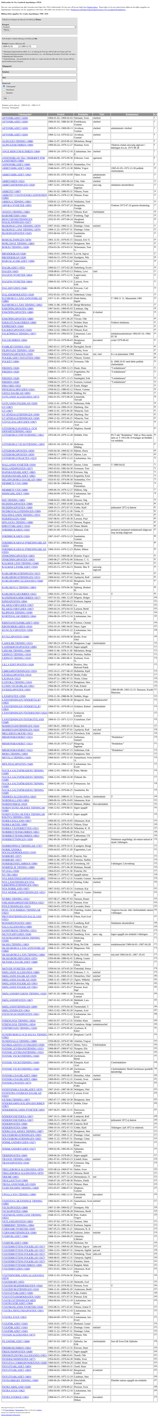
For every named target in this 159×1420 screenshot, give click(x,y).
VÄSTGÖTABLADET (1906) (17, 1293)
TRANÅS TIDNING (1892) (16, 1159)
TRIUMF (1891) (10, 1177)
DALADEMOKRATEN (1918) (18, 294)
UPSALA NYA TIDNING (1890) (19, 1194)
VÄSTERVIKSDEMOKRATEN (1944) (22, 1285)
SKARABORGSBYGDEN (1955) (19, 958)
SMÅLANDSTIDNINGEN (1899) (19, 1006)
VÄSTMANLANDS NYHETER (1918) (22, 1307)
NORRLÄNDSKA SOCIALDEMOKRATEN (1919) (19, 851)
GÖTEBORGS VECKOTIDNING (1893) (23, 444)
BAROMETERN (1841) (14, 215)
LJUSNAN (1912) (11, 678)
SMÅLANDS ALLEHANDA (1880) (20, 972)
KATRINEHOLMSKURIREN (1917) (21, 597)
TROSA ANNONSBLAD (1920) (19, 1184)
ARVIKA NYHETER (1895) (17, 205)
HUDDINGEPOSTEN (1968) (17, 503)
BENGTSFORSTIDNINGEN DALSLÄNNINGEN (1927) (17, 220)
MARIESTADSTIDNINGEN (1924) (20, 726)
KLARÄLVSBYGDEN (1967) (18, 605)
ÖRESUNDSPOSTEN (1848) (17, 1351)
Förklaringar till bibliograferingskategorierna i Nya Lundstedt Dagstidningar (98, 10)
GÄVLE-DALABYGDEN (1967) (19, 422)
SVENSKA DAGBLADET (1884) (19, 1075)
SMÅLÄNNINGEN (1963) (16, 1010)
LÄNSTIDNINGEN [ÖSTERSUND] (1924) (24, 713)
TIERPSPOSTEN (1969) (14, 1155)
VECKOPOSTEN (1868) (15, 1207)
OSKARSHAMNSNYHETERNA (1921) (23, 902)
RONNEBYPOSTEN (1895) (16, 923)
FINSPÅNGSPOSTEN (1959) (17, 354)
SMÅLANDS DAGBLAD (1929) (19, 976)
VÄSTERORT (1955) (13, 1282)
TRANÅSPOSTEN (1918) (15, 1163)
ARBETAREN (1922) (13, 181)
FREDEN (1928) (10, 368)
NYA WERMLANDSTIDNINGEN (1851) (23, 892)
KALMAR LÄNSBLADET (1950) (20, 567)
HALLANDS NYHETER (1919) (19, 464)
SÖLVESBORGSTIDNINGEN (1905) (21, 1135)
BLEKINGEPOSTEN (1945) (17, 233)
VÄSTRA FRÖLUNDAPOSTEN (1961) (23, 1310)
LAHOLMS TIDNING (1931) (17, 643)
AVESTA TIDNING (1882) (16, 212)
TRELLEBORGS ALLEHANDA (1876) (22, 1169)
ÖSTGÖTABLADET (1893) (16, 1366)
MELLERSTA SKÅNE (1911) (17, 733)
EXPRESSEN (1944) (13, 326)
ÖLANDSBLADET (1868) (16, 1341)
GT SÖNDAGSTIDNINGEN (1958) (20, 414)
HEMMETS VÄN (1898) (15, 483)
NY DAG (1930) (10, 871)
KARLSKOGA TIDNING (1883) (19, 587)
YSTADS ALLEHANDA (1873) (18, 1335)
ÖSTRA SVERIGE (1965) (15, 1397)
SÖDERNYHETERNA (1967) (17, 1116)
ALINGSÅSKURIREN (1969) (17, 145)
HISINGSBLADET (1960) (15, 493)
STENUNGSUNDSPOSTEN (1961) (20, 1014)
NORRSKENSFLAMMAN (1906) (19, 863)
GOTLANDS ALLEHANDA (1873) (20, 397)
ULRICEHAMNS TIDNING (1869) (20, 1188)
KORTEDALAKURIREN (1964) (19, 616)
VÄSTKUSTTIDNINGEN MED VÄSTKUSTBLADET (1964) (19, 1302)
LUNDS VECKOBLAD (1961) (18, 686)
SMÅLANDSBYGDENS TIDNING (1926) (24, 993)
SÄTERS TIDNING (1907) (16, 1099)
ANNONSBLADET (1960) (16, 164)
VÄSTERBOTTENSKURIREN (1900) (22, 1265)
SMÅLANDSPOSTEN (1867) (17, 1000)
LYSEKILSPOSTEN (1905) (16, 689)
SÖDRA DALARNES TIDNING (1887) (22, 1131)
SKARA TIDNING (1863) (15, 944)
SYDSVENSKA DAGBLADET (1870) (22, 1089)
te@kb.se (39, 1410)
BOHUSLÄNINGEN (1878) (16, 239)
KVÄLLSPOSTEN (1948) (15, 636)
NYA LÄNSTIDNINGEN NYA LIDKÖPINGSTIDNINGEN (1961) (20, 883)
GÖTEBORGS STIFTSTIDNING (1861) (23, 435)
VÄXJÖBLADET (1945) (15, 1323)
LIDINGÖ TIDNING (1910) (16, 654)
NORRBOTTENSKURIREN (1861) (20, 832)
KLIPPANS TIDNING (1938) (17, 612)
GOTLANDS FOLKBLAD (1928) (19, 403)
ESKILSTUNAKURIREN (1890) (19, 322)
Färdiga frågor (92, 7)
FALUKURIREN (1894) (14, 340)
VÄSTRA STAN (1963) (14, 1317)
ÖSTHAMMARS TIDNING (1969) (20, 1380)
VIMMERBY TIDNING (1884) (18, 1225)
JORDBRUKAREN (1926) (16, 529)
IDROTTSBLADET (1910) (16, 526)
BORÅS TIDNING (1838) (15, 247)
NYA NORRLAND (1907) (15, 888)
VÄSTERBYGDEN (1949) (16, 1269)
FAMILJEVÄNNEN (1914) (16, 346)
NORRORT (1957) (11, 856)
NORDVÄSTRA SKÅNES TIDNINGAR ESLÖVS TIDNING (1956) (23, 815)
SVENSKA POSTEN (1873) (16, 1083)
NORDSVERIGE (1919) (14, 804)
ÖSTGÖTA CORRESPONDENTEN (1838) (24, 1362)
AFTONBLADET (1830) (15, 118)
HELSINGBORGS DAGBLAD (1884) (22, 479)
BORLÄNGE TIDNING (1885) (18, 243)
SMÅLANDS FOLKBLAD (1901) (20, 983)
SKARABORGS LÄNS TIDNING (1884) (23, 954)
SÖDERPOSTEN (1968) (14, 1124)
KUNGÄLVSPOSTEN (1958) (17, 630)
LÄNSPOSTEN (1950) (14, 696)
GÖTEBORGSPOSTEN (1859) (18, 450)
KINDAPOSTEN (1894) (14, 601)
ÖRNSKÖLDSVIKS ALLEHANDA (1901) (24, 1355)
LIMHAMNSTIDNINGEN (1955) (19, 671)
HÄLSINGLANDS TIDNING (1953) (21, 515)
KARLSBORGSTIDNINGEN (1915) (21, 573)
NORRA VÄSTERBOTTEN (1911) (20, 828)
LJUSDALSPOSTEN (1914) (16, 675)
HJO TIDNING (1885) (13, 500)
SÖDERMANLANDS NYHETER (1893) (23, 1110)
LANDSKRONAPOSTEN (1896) (19, 647)
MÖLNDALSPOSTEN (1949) (17, 764)
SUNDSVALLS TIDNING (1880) (19, 1041)
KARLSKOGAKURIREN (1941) (19, 594)
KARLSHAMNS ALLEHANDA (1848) (22, 581)
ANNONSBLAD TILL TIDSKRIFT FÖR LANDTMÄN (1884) (23, 159)
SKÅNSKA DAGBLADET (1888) (20, 962)
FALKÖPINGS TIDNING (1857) (19, 333)
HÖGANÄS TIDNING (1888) (17, 522)
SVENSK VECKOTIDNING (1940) (20, 1056)
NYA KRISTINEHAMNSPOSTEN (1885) (23, 878)
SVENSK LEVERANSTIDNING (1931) (23, 1048)
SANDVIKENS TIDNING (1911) (19, 930)
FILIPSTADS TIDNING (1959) (18, 350)
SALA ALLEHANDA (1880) (17, 926)
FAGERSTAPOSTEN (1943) (17, 330)
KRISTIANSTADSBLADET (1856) (20, 622)
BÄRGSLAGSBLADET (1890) (18, 261)
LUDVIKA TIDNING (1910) (17, 682)
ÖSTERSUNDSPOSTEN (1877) (18, 1359)
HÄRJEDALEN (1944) (14, 518)
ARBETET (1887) (11, 191)
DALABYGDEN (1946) (14, 288)
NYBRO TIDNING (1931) (16, 899)
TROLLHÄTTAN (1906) (15, 1180)
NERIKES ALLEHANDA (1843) (19, 796)
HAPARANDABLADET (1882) (18, 472)
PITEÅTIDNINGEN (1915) (16, 906)
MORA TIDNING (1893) (15, 754)
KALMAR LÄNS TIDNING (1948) (20, 563)
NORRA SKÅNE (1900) (14, 824)
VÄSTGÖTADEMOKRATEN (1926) (21, 1296)
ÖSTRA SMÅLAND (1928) (16, 1387)
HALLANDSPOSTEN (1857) (17, 468)
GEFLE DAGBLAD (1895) (16, 393)
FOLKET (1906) (10, 361)
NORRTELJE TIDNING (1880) (18, 867)
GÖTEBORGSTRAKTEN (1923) (19, 458)
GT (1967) (7, 407)
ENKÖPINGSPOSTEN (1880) (17, 308)
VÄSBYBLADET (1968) (15, 1236)
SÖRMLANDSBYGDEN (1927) (19, 1142)
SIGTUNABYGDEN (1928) (16, 934)
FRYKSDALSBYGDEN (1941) (18, 389)
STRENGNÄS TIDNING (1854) (19, 1020)
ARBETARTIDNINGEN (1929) (18, 185)
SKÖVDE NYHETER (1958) (17, 968)
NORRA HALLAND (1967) (16, 820)
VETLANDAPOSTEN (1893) (17, 1221)
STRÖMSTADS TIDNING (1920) (19, 1028)
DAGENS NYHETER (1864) (17, 275)
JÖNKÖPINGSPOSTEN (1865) (18, 556)
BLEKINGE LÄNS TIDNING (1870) (21, 226)
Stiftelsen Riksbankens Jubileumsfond (10, 1415)
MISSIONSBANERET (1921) (17, 737)
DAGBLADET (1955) (13, 267)
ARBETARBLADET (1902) (16, 168)
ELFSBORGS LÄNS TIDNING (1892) (22, 305)
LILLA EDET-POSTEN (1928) (18, 664)
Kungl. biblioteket (9, 1410)
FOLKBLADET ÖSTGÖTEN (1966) (21, 358)
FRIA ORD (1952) (11, 385)
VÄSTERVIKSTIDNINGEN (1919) (20, 1289)
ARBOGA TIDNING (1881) (16, 201)
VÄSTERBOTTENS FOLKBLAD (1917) (23, 1246)
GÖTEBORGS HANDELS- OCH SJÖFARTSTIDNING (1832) (19, 430)
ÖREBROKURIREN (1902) (16, 1348)
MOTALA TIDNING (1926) (16, 757)
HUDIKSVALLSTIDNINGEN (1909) (21, 511)
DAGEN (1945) (10, 271)
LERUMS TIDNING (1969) (16, 650)
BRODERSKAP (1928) (14, 253)
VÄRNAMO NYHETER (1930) (18, 1229)
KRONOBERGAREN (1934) (17, 626)
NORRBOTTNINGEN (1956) (17, 839)
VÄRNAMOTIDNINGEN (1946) (19, 1232)
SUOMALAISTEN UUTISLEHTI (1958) (23, 1045)
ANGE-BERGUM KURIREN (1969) (21, 151)
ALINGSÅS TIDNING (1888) (17, 141)
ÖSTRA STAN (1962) (13, 1390)
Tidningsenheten (19, 1410)
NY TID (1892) (10, 874)
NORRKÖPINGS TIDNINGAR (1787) (22, 846)
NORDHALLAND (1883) (15, 800)
